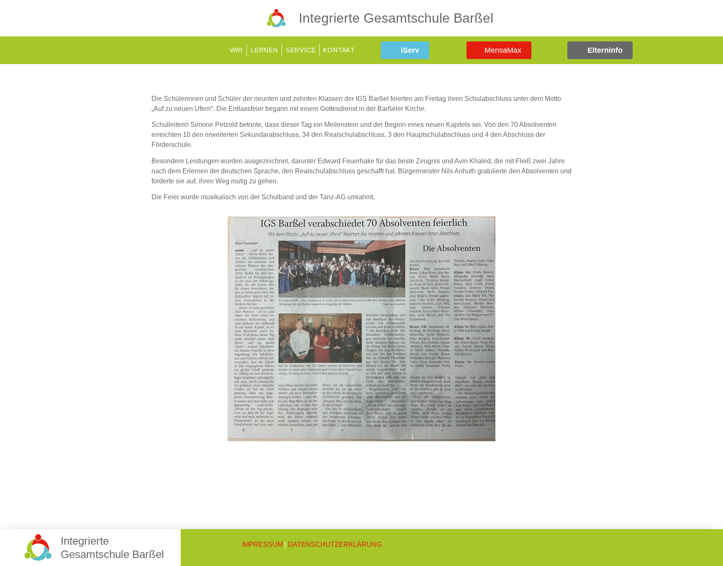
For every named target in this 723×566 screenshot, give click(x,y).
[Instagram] (686, 50)
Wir (236, 50)
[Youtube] (699, 50)
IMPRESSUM (262, 544)
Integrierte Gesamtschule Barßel (396, 18)
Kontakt (339, 50)
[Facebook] (674, 50)
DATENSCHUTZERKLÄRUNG (335, 544)
